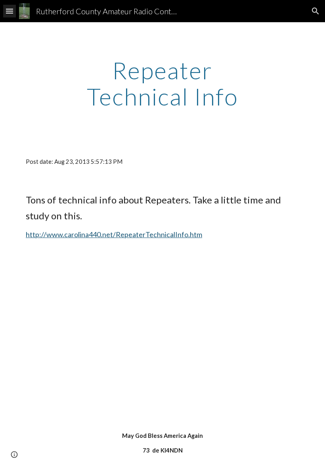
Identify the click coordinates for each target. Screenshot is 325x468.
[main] (163, 83)
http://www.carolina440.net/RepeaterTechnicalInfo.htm (114, 234)
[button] (9, 11)
